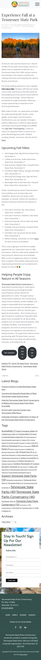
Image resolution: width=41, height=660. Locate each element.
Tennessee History (16, 483)
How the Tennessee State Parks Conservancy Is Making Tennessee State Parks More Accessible (20, 403)
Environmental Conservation (11, 440)
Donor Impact (31, 437)
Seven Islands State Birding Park (20, 472)
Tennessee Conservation (14, 480)
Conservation (25, 434)
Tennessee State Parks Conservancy (17, 284)
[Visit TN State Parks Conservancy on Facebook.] (16, 627)
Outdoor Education (26, 461)
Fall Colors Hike (8, 89)
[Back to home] (20, 4)
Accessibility (9, 431)
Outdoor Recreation (23, 463)
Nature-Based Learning (25, 455)
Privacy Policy (23, 654)
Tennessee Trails (9, 501)
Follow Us (32, 353)
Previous (5, 375)
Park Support (24, 467)
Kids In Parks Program (18, 449)
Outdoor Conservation (10, 461)
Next (36, 375)
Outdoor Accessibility (29, 458)
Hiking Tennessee (25, 446)
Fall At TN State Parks (20, 363)
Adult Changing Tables (27, 431)
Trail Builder (24, 505)
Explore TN (6, 363)
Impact (15, 615)
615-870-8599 (7, 608)
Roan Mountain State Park (19, 470)
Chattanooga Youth (10, 434)
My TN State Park (24, 452)
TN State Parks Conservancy (21, 24)
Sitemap (23, 615)
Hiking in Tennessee (11, 446)
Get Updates (9, 352)
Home (7, 615)
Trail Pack (17, 508)
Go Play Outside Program (17, 443)
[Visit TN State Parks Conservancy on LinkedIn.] (25, 627)
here (4, 140)
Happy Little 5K (32, 443)
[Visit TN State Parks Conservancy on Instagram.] (20, 627)
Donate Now (22, 352)
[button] (37, 4)
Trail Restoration (28, 508)
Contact (32, 615)
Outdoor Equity (7, 464)
